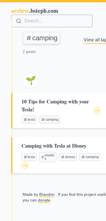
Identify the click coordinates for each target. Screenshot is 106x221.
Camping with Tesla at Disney (53, 145)
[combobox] (51, 21)
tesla (31, 120)
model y (49, 157)
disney (70, 157)
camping (44, 38)
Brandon (47, 194)
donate (44, 200)
